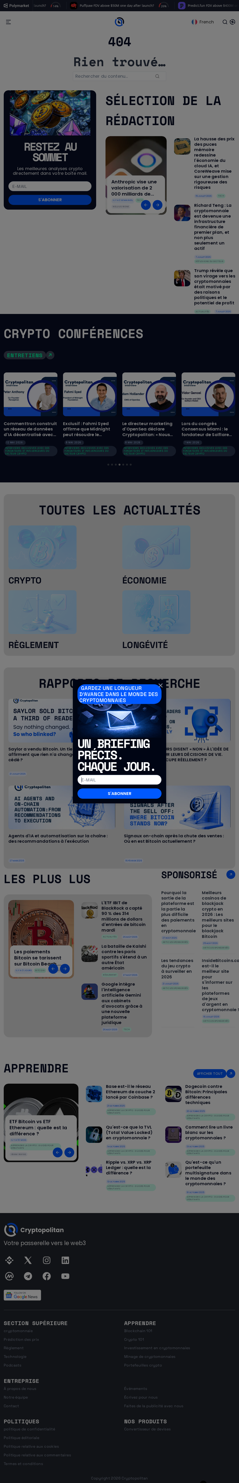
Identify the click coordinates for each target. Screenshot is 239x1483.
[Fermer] (160, 685)
